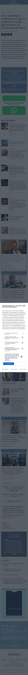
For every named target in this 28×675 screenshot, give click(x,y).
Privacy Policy (22, 369)
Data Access (14, 369)
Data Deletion (5, 369)
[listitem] (14, 334)
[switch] (22, 337)
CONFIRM (8, 363)
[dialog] (14, 337)
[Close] (24, 305)
